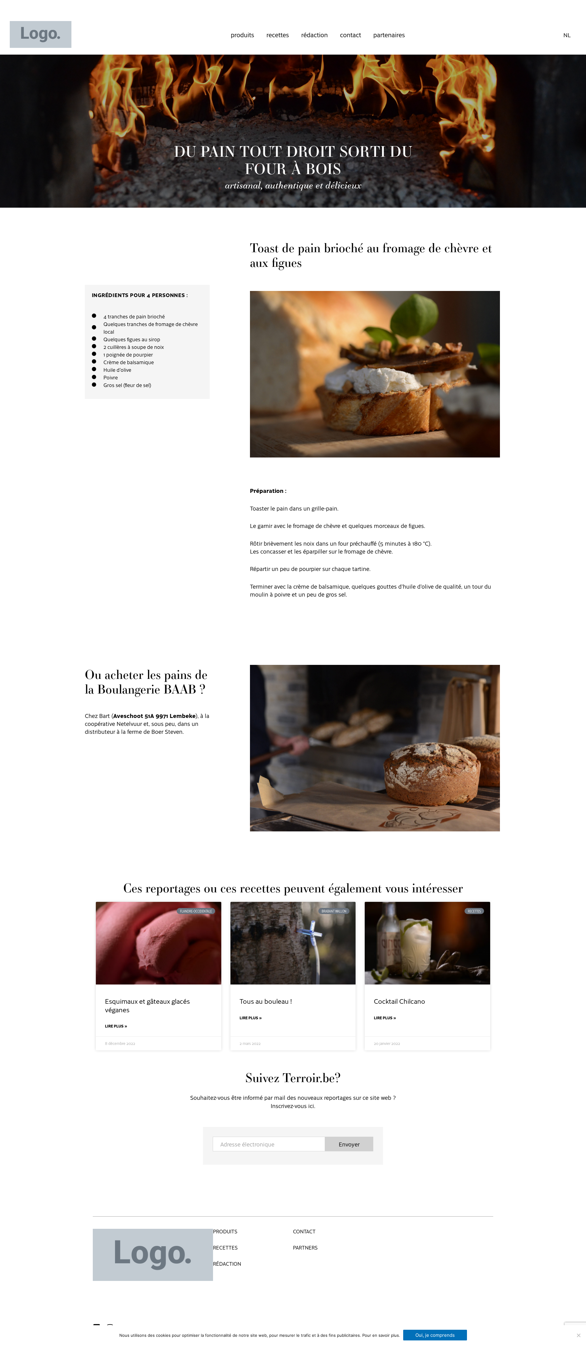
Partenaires (389, 34)
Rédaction (314, 34)
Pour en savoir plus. (381, 1335)
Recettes (277, 34)
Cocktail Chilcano (399, 1001)
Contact (350, 34)
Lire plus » (116, 1026)
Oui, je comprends (435, 1335)
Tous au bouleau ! (266, 1001)
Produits (242, 34)
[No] (578, 1335)
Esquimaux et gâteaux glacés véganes (147, 1005)
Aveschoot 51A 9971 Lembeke (154, 715)
